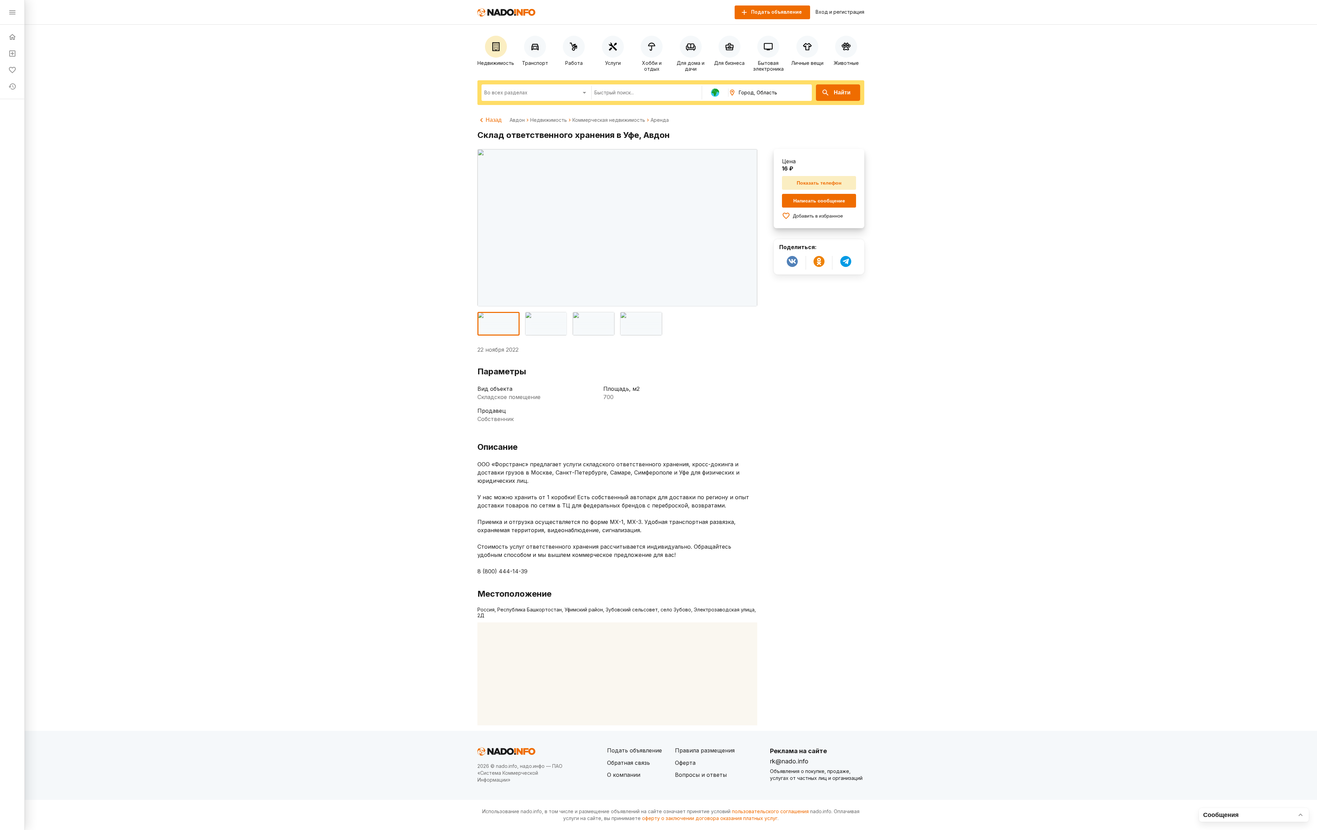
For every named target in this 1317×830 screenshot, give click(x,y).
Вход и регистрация (840, 12)
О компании (623, 774)
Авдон (517, 120)
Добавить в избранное (818, 216)
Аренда (660, 120)
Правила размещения (705, 750)
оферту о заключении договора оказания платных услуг (710, 818)
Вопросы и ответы (701, 774)
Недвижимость (548, 120)
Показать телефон (819, 183)
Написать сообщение (819, 200)
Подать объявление (634, 750)
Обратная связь (628, 762)
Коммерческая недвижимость (608, 120)
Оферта (685, 762)
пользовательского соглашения (770, 811)
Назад (493, 120)
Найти (842, 92)
